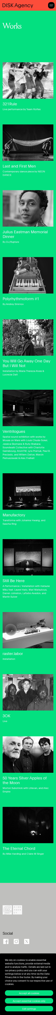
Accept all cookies (29, 993)
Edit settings (29, 1008)
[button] (51, 5)
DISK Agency (17, 5)
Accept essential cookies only (29, 1000)
